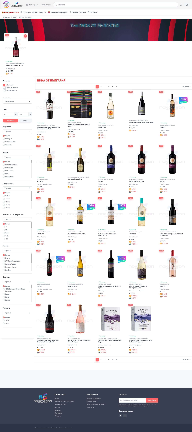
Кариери (57, 410)
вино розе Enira (164, 284)
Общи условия (91, 401)
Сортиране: (7, 98)
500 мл (7, 202)
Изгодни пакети (11, 12)
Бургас (7, 258)
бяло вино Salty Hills (135, 284)
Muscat (162, 127)
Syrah (100, 181)
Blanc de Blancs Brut (75, 179)
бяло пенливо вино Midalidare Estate (78, 177)
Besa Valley (9, 168)
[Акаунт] (181, 4)
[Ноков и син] (43, 398)
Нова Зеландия (10, 142)
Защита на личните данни (95, 404)
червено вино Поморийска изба (107, 338)
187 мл (7, 196)
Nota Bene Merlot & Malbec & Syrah (141, 122)
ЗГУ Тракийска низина (12, 261)
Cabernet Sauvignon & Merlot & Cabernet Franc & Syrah (48, 341)
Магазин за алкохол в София (64, 401)
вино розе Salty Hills (74, 338)
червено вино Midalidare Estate (15, 63)
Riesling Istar (72, 286)
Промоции (26, 12)
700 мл (7, 205)
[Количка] (186, 4)
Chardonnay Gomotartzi (76, 234)
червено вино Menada (43, 284)
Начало (7, 17)
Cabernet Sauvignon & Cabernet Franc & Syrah (79, 341)
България (8, 139)
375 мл (7, 199)
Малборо (8, 270)
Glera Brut (102, 127)
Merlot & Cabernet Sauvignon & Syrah (79, 125)
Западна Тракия (10, 264)
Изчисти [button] (25, 120)
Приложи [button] (11, 120)
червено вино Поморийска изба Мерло (110, 341)
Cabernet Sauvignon (136, 181)
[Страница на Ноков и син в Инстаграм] (125, 415)
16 (117, 87)
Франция (8, 145)
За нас (57, 398)
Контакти (47, 5)
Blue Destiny (9, 177)
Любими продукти (79, 12)
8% (6, 230)
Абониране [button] (152, 400)
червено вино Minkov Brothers (46, 125)
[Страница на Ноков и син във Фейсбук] (120, 415)
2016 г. (7, 320)
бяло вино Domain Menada (167, 125)
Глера (7, 297)
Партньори (58, 413)
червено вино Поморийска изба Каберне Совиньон (140, 341)
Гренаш (7, 300)
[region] (17, 140)
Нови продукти (40, 12)
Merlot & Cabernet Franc (14, 65)
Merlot (162, 181)
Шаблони (93, 12)
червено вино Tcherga (74, 122)
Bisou (7, 174)
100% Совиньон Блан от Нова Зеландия (15, 290)
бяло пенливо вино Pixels (105, 125)
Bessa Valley (9, 171)
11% (6, 239)
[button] (25, 36)
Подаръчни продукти (59, 12)
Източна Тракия (10, 267)
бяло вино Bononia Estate (75, 231)
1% (6, 227)
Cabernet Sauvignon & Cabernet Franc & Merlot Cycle (48, 128)
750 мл (7, 208)
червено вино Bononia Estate (106, 231)
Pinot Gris (40, 234)
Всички (7, 136)
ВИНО (14, 17)
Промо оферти (12, 90)
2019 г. (7, 323)
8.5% (6, 233)
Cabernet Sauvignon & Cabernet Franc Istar (171, 234)
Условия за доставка (94, 398)
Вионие (7, 294)
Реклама (58, 416)
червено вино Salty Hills (44, 338)
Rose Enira (164, 286)
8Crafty (63, 428)
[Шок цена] (183, 100)
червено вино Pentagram (105, 179)
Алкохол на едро (60, 404)
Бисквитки (90, 407)
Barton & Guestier (11, 165)
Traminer (40, 181)
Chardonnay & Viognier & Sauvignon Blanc (138, 287)
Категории (33, 5)
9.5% (6, 236)
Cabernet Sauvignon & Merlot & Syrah (109, 287)
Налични (10, 85)
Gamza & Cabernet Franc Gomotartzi (107, 234)
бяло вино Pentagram (43, 231)
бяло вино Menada (42, 179)
